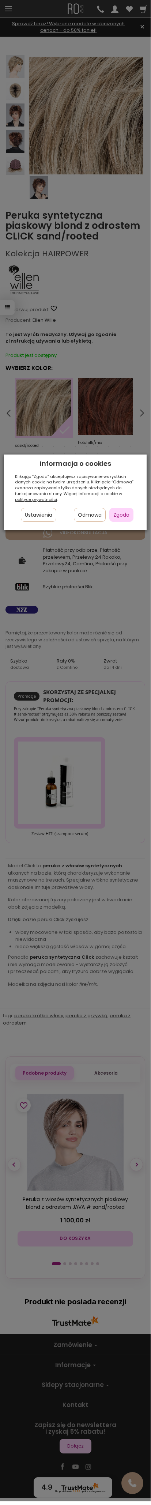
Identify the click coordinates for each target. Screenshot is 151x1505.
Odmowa (90, 514)
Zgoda (121, 514)
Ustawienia (38, 514)
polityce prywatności (36, 499)
